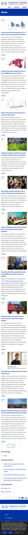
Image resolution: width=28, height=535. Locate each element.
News (3, 55)
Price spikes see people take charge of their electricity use (14, 372)
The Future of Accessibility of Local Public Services (14, 465)
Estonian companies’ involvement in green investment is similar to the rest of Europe (13, 154)
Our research (9, 518)
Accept (4, 532)
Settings (17, 532)
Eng (9, 7)
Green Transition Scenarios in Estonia (14, 474)
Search (16, 7)
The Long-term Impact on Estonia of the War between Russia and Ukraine (15, 479)
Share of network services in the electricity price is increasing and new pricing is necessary (13, 229)
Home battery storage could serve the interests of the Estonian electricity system (13, 192)
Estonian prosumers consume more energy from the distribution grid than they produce (14, 411)
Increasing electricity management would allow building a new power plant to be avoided (13, 274)
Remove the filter (6, 491)
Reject (10, 532)
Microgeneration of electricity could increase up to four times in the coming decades (12, 318)
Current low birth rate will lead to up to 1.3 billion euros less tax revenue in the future (13, 33)
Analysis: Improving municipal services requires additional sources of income (13, 72)
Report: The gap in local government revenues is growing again (13, 114)
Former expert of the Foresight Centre (17, 367)
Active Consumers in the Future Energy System (15, 470)
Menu (24, 7)
